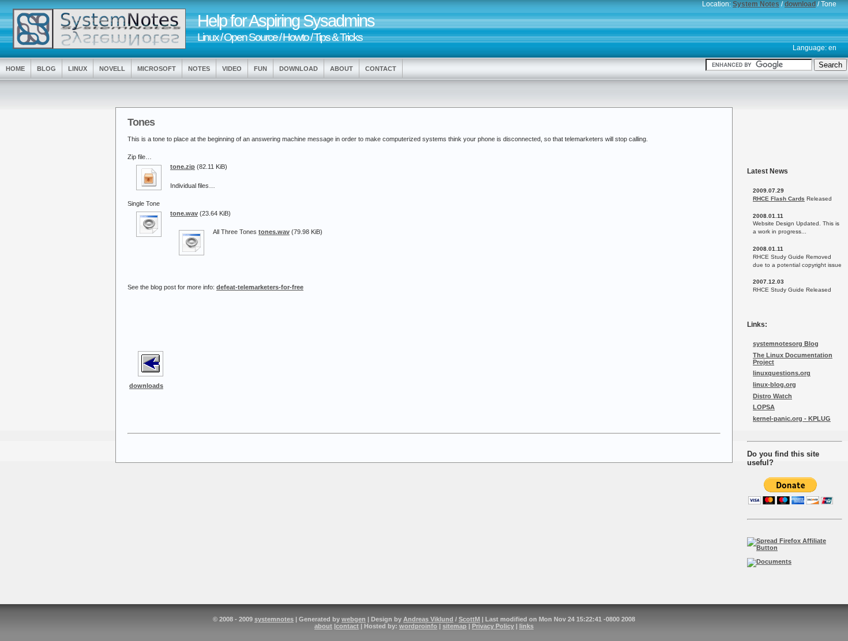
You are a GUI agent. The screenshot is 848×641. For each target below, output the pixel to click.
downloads (146, 385)
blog (46, 68)
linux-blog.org (774, 384)
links (526, 626)
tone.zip (182, 166)
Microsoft (156, 68)
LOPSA (764, 407)
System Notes (756, 4)
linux (77, 68)
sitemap (454, 626)
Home (15, 68)
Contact (380, 68)
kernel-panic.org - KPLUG (792, 418)
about (323, 626)
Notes (199, 68)
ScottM (469, 619)
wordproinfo (418, 626)
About (341, 68)
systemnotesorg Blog (786, 343)
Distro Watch (772, 396)
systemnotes (274, 619)
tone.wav (184, 213)
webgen (354, 619)
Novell (112, 68)
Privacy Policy (493, 626)
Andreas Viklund (428, 619)
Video (232, 68)
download (800, 4)
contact (347, 626)
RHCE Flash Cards (779, 198)
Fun (260, 68)
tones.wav (274, 231)
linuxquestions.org (782, 372)
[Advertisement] (52, 266)
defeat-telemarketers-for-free (259, 287)
